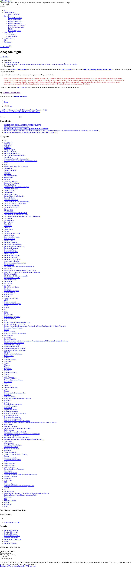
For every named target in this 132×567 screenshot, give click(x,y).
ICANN (6, 307)
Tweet (6, 102)
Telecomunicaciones (10, 473)
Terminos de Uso (5, 566)
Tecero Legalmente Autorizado (14, 469)
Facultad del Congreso (11, 291)
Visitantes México (10, 500)
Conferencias (12, 36)
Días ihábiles (8, 268)
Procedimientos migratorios (13, 404)
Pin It (10, 106)
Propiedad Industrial (14, 20)
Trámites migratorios (10, 484)
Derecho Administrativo (16, 27)
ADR (6, 164)
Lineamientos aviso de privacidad (15, 348)
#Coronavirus (8, 142)
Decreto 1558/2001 (10, 241)
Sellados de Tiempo (10, 452)
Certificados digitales (11, 189)
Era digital (7, 285)
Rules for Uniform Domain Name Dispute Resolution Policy (24, 439)
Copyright (7, 224)
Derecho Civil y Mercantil (16, 25)
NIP (5, 383)
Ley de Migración (10, 339)
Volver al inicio (31, 566)
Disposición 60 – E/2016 (12, 278)
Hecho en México (10, 302)
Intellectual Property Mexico (13, 328)
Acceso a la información (12, 153)
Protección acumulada (11, 415)
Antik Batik (8, 168)
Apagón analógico (10, 170)
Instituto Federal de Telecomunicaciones (17, 322)
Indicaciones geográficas (12, 317)
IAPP (6, 306)
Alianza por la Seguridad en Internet (16, 166)
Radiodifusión (8, 424)
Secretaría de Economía (11, 448)
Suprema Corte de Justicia (12, 460)
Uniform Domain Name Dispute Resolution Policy (20, 495)
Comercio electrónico (11, 200)
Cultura (6, 231)
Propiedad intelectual (11, 411)
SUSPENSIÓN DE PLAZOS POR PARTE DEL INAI (22, 125)
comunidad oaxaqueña (11, 205)
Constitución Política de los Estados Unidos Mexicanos (22, 216)
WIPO (6, 506)
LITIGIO (7, 352)
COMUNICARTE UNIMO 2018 (15, 203)
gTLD (6, 300)
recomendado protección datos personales (17, 428)
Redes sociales (9, 430)
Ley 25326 (7, 337)
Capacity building (34, 64)
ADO (6, 163)
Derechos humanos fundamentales (15, 263)
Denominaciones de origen (13, 244)
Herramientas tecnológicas (59, 64)
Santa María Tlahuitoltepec (13, 445)
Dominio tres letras (10, 280)
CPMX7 (7, 228)
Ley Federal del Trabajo (12, 345)
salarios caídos (9, 443)
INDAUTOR (8, 315)
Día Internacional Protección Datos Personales (19, 267)
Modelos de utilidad (10, 372)
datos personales (9, 239)
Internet (6, 330)
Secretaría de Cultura (11, 447)
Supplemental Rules (10, 458)
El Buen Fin (8, 283)
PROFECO (8, 408)
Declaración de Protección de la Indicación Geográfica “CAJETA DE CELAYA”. (31, 132)
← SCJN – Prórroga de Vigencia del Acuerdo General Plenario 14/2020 (23, 110)
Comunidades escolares (11, 207)
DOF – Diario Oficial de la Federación (16, 127)
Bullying (7, 179)
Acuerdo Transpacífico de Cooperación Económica (20, 161)
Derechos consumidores (12, 255)
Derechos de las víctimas (12, 259)
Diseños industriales (10, 274)
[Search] (20, 117)
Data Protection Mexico (12, 237)
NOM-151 (7, 385)
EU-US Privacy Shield (11, 287)
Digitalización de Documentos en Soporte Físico (20, 270)
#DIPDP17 (7, 148)
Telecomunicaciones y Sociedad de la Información (20, 474)
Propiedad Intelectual (15, 21)
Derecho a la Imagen (11, 248)
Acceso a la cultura (10, 151)
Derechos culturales (10, 257)
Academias (11, 34)
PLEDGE (7, 395)
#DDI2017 (7, 146)
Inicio (6, 10)
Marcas (6, 358)
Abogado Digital (11, 64)
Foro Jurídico (45, 64)
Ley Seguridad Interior (11, 346)
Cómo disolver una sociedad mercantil (16, 202)
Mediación (7, 361)
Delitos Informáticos (10, 242)
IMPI (6, 311)
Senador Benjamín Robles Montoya (15, 454)
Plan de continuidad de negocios (14, 393)
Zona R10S (8, 33)
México (6, 367)
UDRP (6, 487)
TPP (5, 482)
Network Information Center (13, 380)
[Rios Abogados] (6, 1)
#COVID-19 (8, 144)
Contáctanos (8, 42)
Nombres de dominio (11, 387)
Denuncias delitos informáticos (14, 246)
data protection (9, 235)
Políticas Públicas (9, 396)
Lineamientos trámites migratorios (15, 350)
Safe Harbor (8, 441)
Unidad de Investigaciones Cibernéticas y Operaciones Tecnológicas (26, 493)
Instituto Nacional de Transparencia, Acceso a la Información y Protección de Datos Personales (35, 326)
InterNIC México (9, 332)
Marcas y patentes (10, 359)
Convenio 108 (8, 222)
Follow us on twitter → (11, 522)
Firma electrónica (9, 293)
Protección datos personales (13, 419)
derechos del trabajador (11, 261)
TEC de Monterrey (10, 467)
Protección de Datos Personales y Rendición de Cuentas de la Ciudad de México (30, 422)
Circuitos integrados (10, 194)
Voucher (7, 502)
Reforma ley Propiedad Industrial (15, 432)
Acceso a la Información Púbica (14, 155)
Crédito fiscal (8, 229)
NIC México (8, 382)
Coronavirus (8, 226)
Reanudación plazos (10, 426)
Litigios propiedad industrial (13, 354)
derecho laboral (9, 254)
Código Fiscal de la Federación (14, 196)
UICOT (6, 489)
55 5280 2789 (4, 47)
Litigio (10, 29)
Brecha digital (22, 64)
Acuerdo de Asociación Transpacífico (16, 159)
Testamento (8, 480)
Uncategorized (9, 491)
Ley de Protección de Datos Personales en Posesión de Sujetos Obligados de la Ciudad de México (36, 341)
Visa (5, 499)
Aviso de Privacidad (10, 176)
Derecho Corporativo (15, 23)
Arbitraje (7, 172)
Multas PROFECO (10, 378)
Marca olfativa (9, 356)
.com (5, 140)
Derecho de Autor (10, 250)
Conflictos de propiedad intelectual (15, 213)
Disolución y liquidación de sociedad (16, 276)
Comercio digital (9, 198)
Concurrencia (8, 209)
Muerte (6, 374)
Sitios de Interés (9, 38)
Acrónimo (7, 157)
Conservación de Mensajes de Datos (16, 215)
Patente (6, 391)
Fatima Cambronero (12, 62)
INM (5, 320)
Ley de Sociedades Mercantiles (14, 343)
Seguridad (7, 450)
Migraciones (8, 369)
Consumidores (9, 220)
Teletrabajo (7, 478)
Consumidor (8, 218)
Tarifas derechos (9, 463)
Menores (7, 365)
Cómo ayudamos (13, 14)
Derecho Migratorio (14, 31)
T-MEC (6, 461)
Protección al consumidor (12, 417)
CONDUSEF (8, 211)
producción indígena (10, 406)
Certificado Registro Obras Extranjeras (16, 187)
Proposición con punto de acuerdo (15, 413)
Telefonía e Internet (10, 476)
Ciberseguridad (9, 192)
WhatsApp (7, 504)
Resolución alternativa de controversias (16, 437)
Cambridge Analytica (11, 181)
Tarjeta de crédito (9, 465)
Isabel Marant (8, 335)
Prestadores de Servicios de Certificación (17, 398)
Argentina (7, 174)
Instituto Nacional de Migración (14, 324)
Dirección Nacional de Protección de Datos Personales (22, 272)
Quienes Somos (10, 12)
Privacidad (7, 400)
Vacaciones (7, 497)
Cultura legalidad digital (12, 233)
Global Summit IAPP (11, 298)
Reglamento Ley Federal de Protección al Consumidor (21, 434)
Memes (6, 363)
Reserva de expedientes (11, 435)
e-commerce (8, 281)
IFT (5, 309)
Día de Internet (9, 265)
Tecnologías (73, 64)
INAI (6, 313)
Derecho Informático (15, 18)
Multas (6, 376)
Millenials (7, 371)
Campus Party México (11, 183)
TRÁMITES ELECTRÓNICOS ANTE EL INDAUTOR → (20, 112)
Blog (5, 40)
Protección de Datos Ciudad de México (17, 421)
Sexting (6, 456)
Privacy (6, 402)
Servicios (7, 16)
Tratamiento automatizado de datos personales (19, 486)
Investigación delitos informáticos (15, 333)
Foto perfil (7, 296)
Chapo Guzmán (9, 190)
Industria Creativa (10, 319)
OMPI (6, 389)
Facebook (7, 289)
